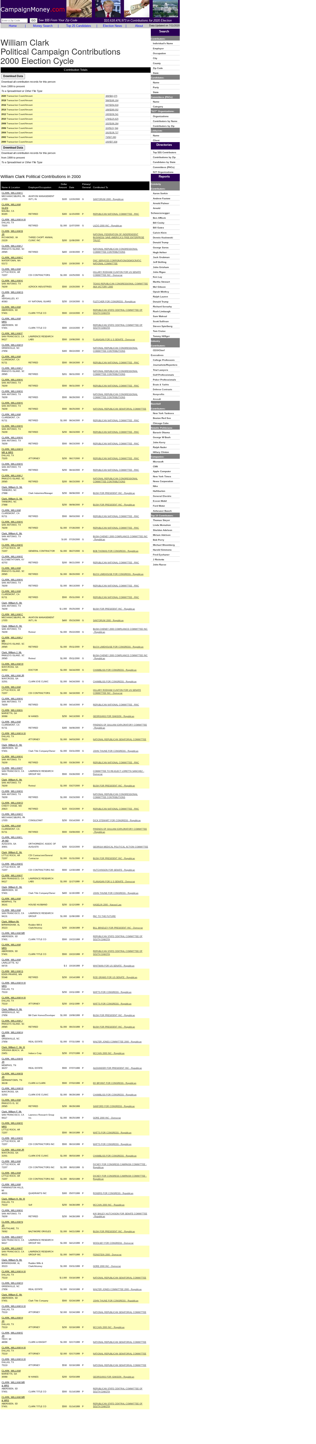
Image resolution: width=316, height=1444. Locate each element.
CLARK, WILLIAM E (12, 545)
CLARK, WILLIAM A (12, 710)
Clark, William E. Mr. (12, 745)
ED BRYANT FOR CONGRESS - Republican (114, 1083)
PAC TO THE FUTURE (104, 916)
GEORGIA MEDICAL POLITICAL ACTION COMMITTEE (120, 847)
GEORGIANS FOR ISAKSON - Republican (113, 716)
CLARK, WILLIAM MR (13, 933)
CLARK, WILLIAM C (12, 193)
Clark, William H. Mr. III (13, 1199)
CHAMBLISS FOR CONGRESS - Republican (114, 670)
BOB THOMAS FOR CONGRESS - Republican (115, 551)
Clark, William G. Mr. (12, 487)
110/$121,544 (111, 128)
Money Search (43, 26)
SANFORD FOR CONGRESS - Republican (114, 1106)
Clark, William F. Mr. (12, 1111)
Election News (112, 26)
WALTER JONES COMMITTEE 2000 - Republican (117, 1042)
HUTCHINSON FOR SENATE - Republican (114, 870)
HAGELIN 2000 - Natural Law (107, 905)
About (139, 26)
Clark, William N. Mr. (12, 1260)
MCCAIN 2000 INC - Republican (108, 1053)
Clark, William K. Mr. (12, 533)
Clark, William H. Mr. (12, 1009)
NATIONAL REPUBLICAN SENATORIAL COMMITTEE (119, 409)
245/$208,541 (111, 114)
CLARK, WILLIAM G (12, 971)
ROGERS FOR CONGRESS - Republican (113, 1193)
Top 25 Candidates (78, 26)
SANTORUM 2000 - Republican (108, 199)
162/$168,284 (111, 123)
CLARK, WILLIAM (11, 269)
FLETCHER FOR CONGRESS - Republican (114, 301)
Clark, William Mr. (10, 921)
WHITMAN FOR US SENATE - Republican (113, 966)
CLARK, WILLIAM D (12, 803)
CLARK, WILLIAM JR (13, 675)
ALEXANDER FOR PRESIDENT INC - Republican (117, 1068)
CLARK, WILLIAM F (12, 333)
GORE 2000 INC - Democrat (107, 1118)
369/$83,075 (111, 96)
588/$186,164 (111, 100)
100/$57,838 (111, 142)
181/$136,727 (111, 132)
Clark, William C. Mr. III (13, 1047)
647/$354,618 (111, 105)
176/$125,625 (111, 119)
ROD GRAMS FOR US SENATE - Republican (115, 977)
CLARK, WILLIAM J (12, 246)
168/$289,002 (111, 110)
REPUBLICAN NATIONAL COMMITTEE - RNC (116, 214)
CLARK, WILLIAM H (12, 345)
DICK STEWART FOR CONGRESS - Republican (117, 820)
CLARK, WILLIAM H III (14, 219)
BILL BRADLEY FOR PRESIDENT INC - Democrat (118, 928)
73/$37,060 (110, 137)
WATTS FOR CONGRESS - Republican (112, 992)
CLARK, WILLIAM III (12, 664)
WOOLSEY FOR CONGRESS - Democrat (113, 1243)
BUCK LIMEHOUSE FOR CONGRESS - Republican (118, 574)
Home (13, 26)
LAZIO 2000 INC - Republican (107, 226)
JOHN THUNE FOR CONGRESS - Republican (115, 751)
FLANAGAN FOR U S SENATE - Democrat (114, 339)
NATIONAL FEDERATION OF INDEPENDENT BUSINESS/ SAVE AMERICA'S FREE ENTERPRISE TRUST (118, 237)
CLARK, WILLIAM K (12, 280)
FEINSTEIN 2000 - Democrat (107, 1255)
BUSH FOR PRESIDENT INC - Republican (114, 493)
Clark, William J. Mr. (12, 652)
